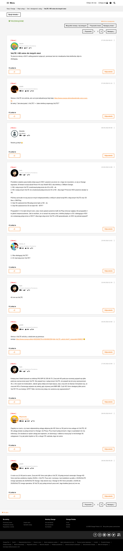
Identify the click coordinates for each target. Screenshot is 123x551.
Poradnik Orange (105, 542)
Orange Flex (6, 542)
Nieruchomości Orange (89, 544)
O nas (67, 522)
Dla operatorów (49, 522)
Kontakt (68, 524)
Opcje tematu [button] (13, 14)
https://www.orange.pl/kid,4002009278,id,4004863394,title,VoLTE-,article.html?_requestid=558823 (49, 339)
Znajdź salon (27, 522)
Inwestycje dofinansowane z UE (11, 547)
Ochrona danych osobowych (72, 544)
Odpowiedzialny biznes (25, 542)
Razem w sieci (37, 542)
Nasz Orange (11, 8)
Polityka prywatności (57, 544)
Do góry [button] (6, 512)
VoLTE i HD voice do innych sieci (26, 53)
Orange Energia (7, 544)
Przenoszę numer (7, 522)
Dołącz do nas (91, 3)
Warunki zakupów (44, 544)
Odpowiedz (108, 72)
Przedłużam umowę (8, 524)
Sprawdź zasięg (28, 524)
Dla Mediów (48, 527)
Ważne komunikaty (19, 544)
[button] (114, 40)
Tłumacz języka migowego (84, 542)
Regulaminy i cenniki (8, 527)
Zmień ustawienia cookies (51, 542)
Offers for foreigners (103, 544)
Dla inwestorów (49, 524)
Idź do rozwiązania (108, 21)
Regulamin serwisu (32, 544)
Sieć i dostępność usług (34, 8)
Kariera (68, 527)
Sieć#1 (14, 542)
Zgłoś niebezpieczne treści (67, 542)
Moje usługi (21, 8)
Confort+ (96, 542)
